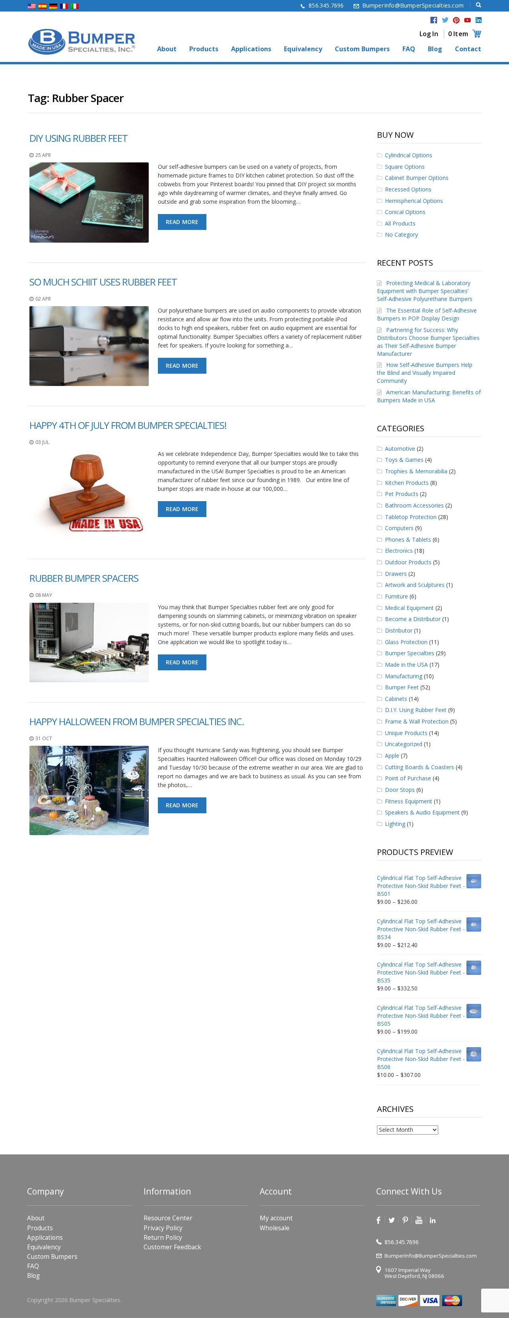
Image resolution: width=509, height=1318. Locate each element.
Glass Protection (406, 642)
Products (203, 49)
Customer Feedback (172, 1247)
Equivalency (303, 49)
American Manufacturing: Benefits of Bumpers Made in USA (429, 396)
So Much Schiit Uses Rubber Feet (103, 281)
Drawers (396, 573)
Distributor (398, 630)
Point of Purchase (408, 778)
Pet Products (401, 494)
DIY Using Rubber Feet (78, 138)
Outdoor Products (408, 562)
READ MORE (182, 222)
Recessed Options (408, 189)
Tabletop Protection (411, 517)
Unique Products (406, 733)
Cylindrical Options (408, 155)
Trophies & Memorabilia (416, 471)
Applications (251, 49)
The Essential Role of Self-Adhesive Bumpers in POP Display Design (427, 314)
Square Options (405, 166)
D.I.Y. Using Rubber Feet (416, 710)
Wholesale (274, 1228)
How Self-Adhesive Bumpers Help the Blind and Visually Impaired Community (424, 372)
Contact (468, 49)
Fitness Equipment (408, 801)
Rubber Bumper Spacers (83, 578)
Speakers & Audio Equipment (422, 812)
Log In (429, 33)
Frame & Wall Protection (417, 721)
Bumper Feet (402, 687)
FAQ (408, 49)
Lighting (395, 824)
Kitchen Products (407, 482)
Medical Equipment (409, 608)
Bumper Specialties (409, 653)
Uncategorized (403, 744)
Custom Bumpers (362, 49)
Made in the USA (406, 664)
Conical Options (405, 212)
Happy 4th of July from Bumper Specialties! (128, 425)
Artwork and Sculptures (415, 585)
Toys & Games (404, 459)
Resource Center (168, 1218)
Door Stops (400, 789)
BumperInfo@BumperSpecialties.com (413, 5)
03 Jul (42, 442)
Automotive (400, 448)
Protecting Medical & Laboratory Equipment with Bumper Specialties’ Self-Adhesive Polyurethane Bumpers (424, 291)
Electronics (399, 550)
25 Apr (43, 155)
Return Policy (163, 1237)
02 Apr (43, 298)
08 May (43, 595)
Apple (392, 755)
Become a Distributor (413, 619)
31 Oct (43, 738)
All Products (400, 223)
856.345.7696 (326, 5)
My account (276, 1218)
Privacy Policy (163, 1228)
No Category (401, 234)
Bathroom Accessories (414, 505)
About (167, 49)
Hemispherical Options (414, 201)
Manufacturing (403, 676)
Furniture (396, 596)
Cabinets (396, 698)
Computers (399, 528)
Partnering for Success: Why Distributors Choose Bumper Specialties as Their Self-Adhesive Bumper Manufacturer (428, 341)
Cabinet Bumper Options (417, 177)
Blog (435, 49)
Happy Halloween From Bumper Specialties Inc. (136, 721)
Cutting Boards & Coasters (419, 767)
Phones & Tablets (408, 539)
